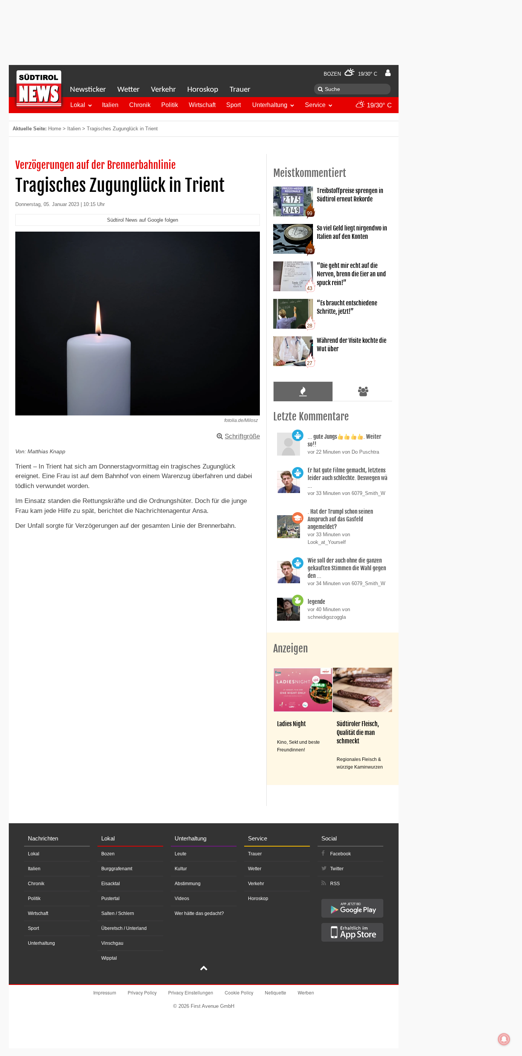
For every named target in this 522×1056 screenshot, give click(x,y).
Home (54, 128)
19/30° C (378, 105)
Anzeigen (290, 648)
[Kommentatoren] (363, 391)
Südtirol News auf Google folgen (142, 220)
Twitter (337, 868)
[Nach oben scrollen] (204, 969)
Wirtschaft (202, 105)
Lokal (77, 105)
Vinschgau (112, 943)
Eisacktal (110, 883)
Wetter (128, 90)
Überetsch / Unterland (124, 928)
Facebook (340, 853)
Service (315, 105)
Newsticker (88, 90)
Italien (110, 105)
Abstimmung (188, 883)
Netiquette (275, 992)
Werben (306, 992)
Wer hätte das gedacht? (199, 913)
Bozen (108, 853)
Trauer (240, 90)
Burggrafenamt (116, 868)
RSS (335, 883)
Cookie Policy (239, 992)
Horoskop (202, 90)
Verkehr (163, 90)
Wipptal (109, 958)
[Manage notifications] (504, 1039)
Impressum (104, 992)
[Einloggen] (388, 73)
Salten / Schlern (117, 913)
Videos (182, 898)
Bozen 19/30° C (350, 74)
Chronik (140, 105)
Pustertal (110, 898)
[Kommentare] (302, 391)
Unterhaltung (269, 105)
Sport (233, 105)
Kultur (181, 868)
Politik (169, 105)
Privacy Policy (142, 992)
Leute (180, 853)
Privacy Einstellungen (190, 992)
